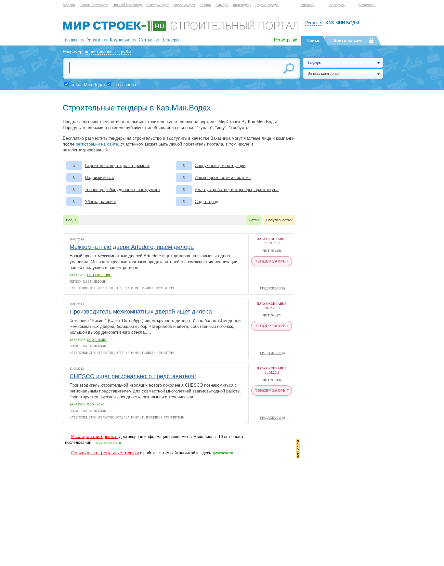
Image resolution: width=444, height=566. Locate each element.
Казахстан (367, 5)
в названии (125, 84)
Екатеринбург (157, 5)
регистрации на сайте (97, 144)
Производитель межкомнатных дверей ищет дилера (141, 311)
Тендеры (170, 39)
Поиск (313, 40)
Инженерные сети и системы (223, 177)
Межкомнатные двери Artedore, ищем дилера (132, 247)
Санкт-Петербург (94, 5)
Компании (119, 39)
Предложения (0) (272, 288)
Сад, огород (206, 201)
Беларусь (337, 5)
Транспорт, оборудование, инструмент (122, 189)
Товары (70, 39)
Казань (205, 5)
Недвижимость (99, 177)
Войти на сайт (348, 40)
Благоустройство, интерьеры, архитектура (237, 189)
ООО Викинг (97, 339)
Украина (307, 5)
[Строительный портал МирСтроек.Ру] (180, 30)
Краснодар (242, 5)
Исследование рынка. (94, 436)
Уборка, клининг (100, 201)
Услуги (93, 39)
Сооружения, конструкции (220, 165)
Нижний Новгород (127, 5)
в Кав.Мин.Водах (89, 84)
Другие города (267, 5)
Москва (69, 5)
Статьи (145, 39)
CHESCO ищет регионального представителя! (133, 376)
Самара (222, 5)
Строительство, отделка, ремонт (117, 165)
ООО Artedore (99, 275)
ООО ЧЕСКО (96, 404)
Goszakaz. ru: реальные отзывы (105, 452)
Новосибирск (184, 5)
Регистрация (286, 39)
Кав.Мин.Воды (342, 22)
